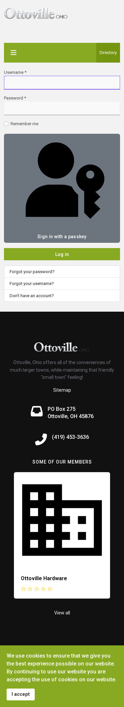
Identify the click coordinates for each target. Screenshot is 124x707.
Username (15, 72)
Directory (108, 52)
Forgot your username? (32, 283)
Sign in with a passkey (62, 236)
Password (15, 98)
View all (62, 612)
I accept (21, 694)
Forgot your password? (32, 271)
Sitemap (62, 390)
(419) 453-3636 (70, 437)
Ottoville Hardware (44, 578)
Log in (62, 254)
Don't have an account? (32, 295)
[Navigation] (14, 53)
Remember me (24, 123)
